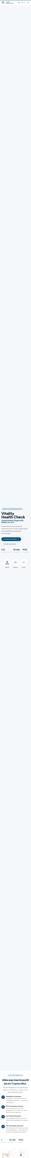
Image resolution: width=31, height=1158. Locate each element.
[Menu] (28, 2)
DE (22, 2)
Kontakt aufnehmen (10, 544)
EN (25, 2)
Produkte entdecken (10, 539)
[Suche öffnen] (19, 2)
